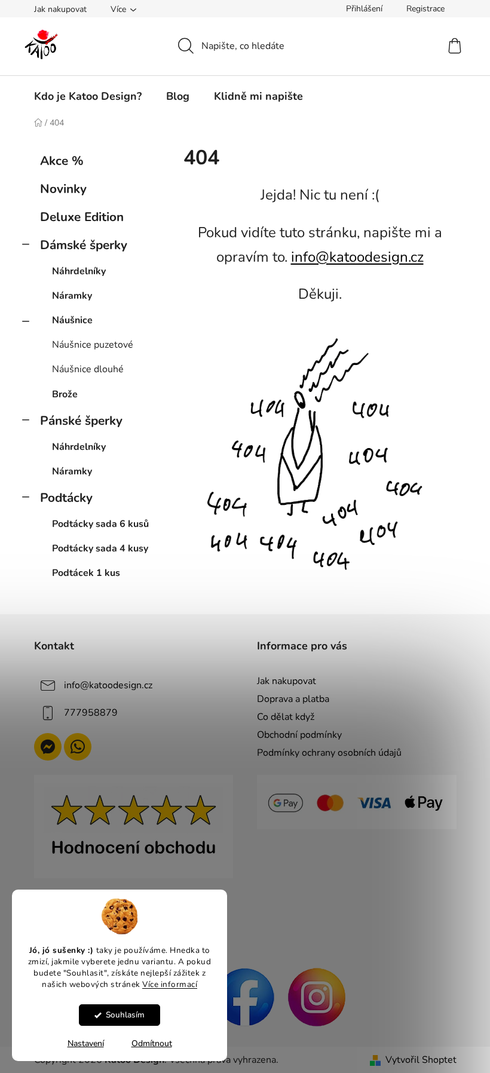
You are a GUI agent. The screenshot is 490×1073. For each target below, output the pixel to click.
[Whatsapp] (77, 747)
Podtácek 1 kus (86, 573)
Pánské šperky (81, 420)
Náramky (72, 295)
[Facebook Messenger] (48, 747)
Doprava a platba (293, 699)
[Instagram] (317, 996)
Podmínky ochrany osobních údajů (329, 752)
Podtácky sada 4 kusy (100, 548)
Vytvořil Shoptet (421, 1059)
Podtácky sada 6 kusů (100, 524)
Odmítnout (151, 1043)
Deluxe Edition (82, 217)
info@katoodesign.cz (357, 256)
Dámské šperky (83, 245)
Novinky (63, 188)
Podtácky (66, 497)
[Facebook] (245, 996)
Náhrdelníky (79, 271)
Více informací (169, 984)
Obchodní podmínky (299, 734)
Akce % (62, 160)
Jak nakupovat (60, 9)
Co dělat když (285, 716)
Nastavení (86, 1043)
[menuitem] (88, 96)
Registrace (425, 8)
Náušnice (72, 320)
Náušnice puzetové (92, 344)
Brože (65, 394)
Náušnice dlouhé (88, 369)
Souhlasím (125, 1014)
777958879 (91, 712)
